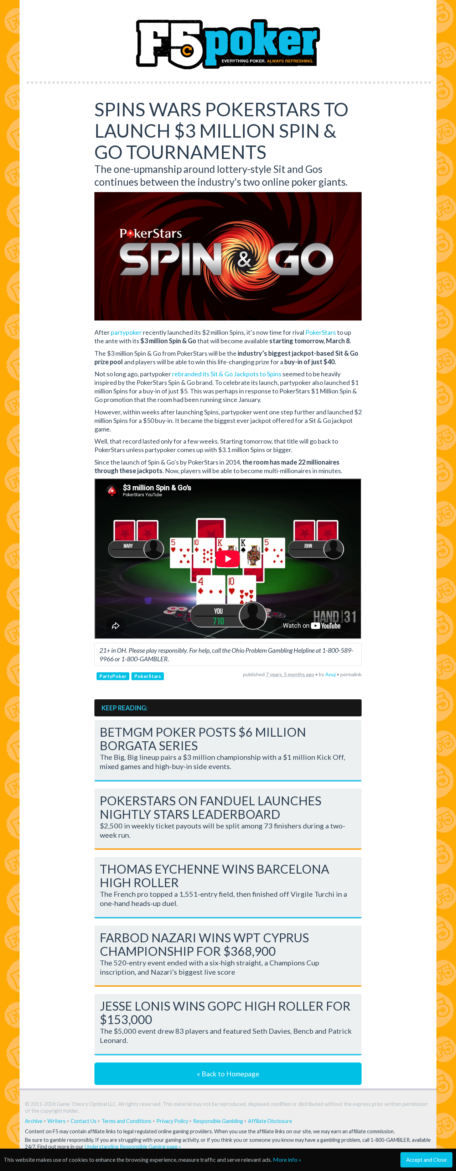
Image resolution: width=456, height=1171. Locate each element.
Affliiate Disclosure (270, 1121)
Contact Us (84, 1121)
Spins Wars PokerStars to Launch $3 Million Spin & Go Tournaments (221, 130)
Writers (56, 1121)
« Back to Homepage (228, 1074)
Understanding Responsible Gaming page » (133, 1147)
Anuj (330, 674)
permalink (351, 674)
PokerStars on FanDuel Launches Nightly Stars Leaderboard (210, 807)
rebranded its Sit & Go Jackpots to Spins (226, 374)
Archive (33, 1121)
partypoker (126, 332)
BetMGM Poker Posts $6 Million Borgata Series (203, 739)
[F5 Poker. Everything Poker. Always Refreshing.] (228, 38)
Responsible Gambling (218, 1121)
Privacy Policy (172, 1121)
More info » (287, 1159)
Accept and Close (426, 1159)
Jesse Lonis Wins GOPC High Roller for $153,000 (225, 1012)
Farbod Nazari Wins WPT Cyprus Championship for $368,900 (204, 944)
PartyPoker (112, 676)
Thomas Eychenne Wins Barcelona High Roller (214, 876)
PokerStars (320, 332)
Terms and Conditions (126, 1121)
